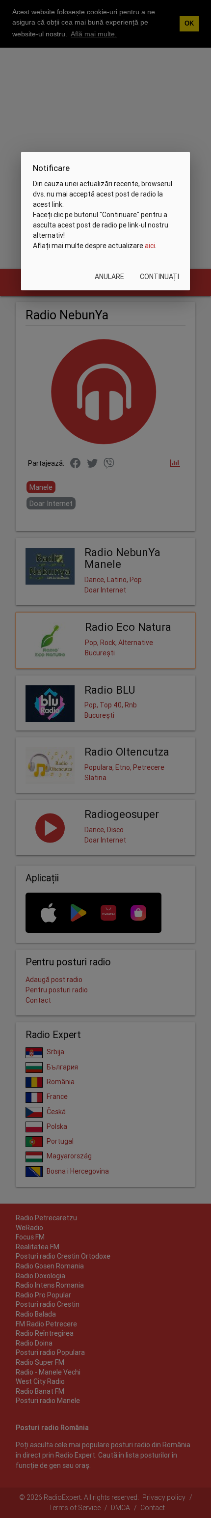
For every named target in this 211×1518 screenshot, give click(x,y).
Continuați (159, 276)
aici (150, 245)
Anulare (109, 276)
